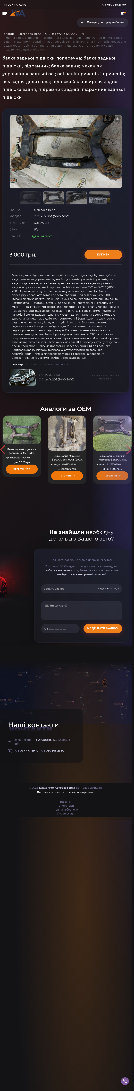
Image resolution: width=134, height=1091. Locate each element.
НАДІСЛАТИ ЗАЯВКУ (102, 628)
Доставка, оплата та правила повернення (105, 377)
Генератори (66, 805)
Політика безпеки (65, 809)
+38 (14, 4)
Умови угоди (66, 813)
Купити (103, 254)
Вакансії (65, 801)
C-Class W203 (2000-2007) (56, 379)
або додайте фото (106, 588)
